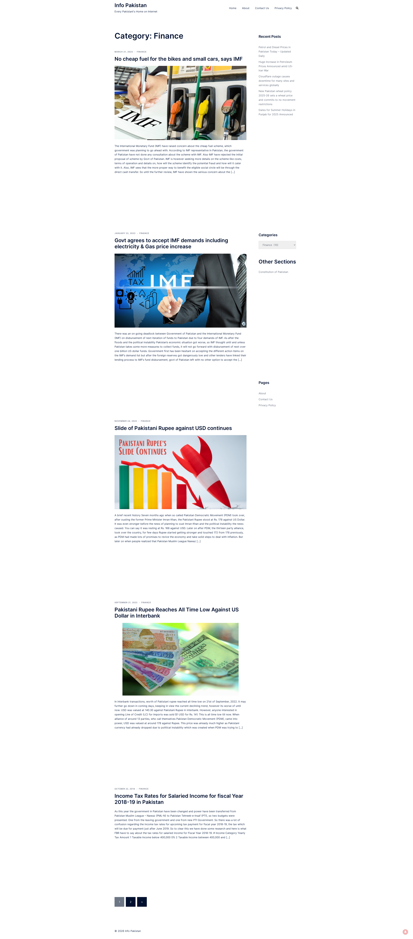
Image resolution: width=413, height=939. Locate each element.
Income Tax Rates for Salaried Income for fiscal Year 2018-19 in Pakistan (179, 799)
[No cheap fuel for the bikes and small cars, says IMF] (181, 102)
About (245, 8)
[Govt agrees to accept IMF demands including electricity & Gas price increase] (181, 290)
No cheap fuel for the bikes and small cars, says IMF (179, 59)
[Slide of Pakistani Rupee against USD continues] (181, 472)
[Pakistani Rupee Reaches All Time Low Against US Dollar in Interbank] (180, 658)
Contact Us (262, 8)
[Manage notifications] (405, 931)
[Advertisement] (181, 198)
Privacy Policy (283, 8)
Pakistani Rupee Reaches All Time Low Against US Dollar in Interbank (177, 612)
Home (232, 8)
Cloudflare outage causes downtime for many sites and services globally (276, 81)
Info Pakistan (131, 5)
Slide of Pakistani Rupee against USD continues (173, 428)
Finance (141, 52)
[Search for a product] (297, 8)
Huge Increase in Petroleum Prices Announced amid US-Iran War (276, 66)
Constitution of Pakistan (273, 271)
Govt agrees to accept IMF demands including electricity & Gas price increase (171, 243)
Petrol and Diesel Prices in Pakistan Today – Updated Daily (275, 51)
